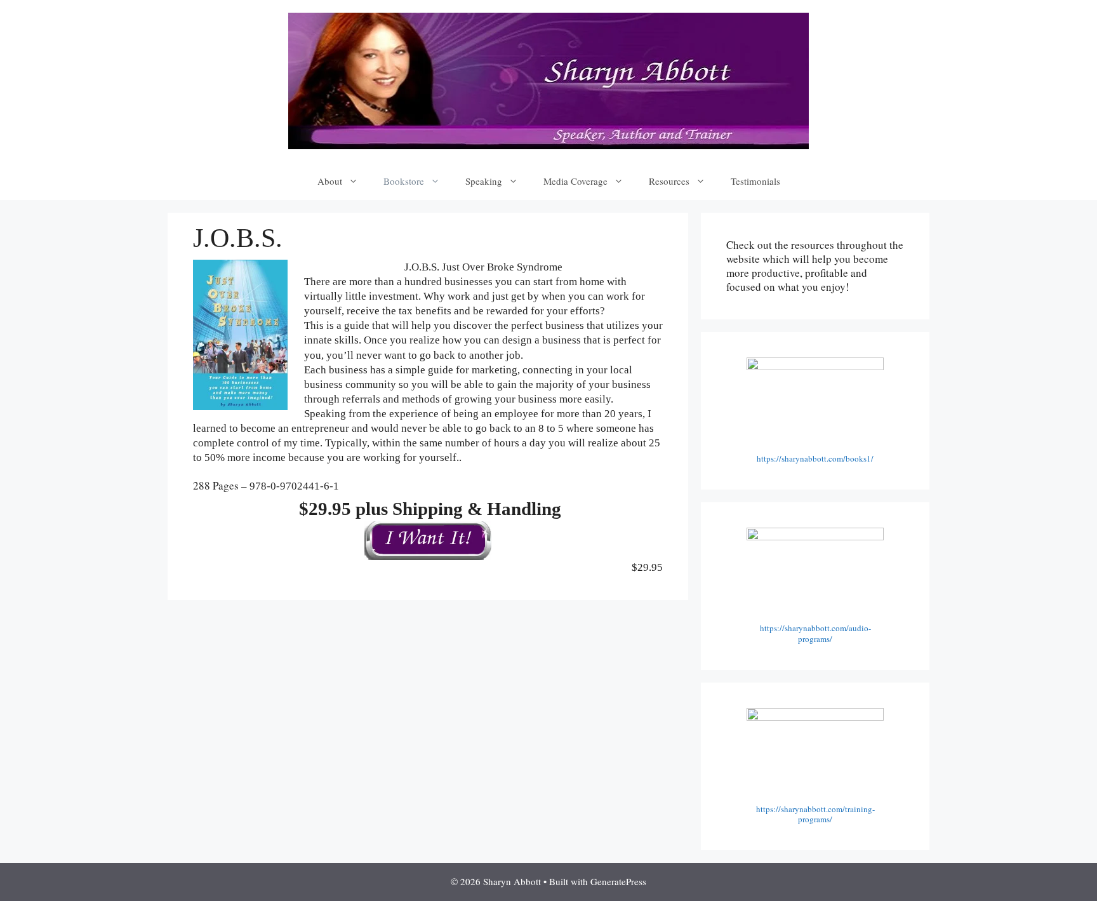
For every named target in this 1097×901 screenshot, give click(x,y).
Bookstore (403, 181)
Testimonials (755, 181)
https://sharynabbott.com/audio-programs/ (815, 633)
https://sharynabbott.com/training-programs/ (815, 814)
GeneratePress (618, 881)
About (329, 181)
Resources (669, 181)
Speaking (483, 181)
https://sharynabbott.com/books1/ (815, 458)
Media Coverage (575, 181)
